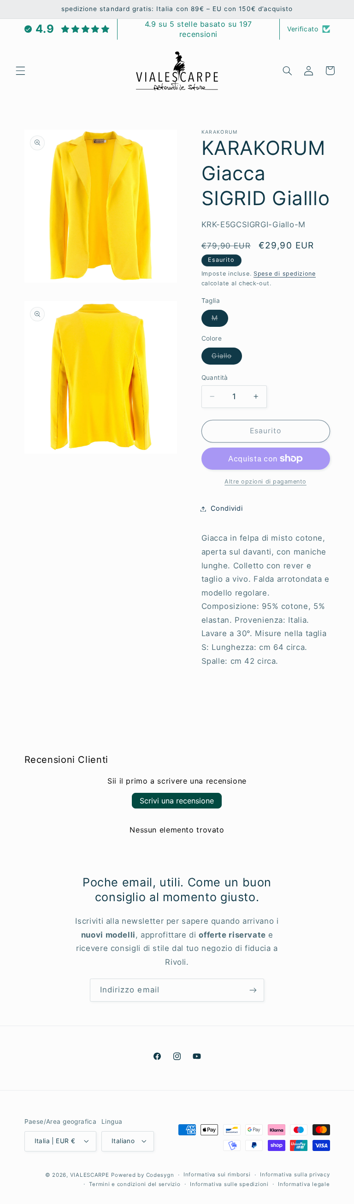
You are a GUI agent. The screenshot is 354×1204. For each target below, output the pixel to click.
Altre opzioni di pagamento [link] (265, 481)
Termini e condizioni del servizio (134, 1184)
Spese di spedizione (285, 273)
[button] (20, 70)
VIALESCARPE (89, 1175)
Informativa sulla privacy (295, 1174)
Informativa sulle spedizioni (229, 1184)
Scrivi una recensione (177, 800)
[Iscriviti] (253, 990)
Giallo (227, 358)
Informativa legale (304, 1184)
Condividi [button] (227, 508)
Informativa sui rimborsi (217, 1174)
